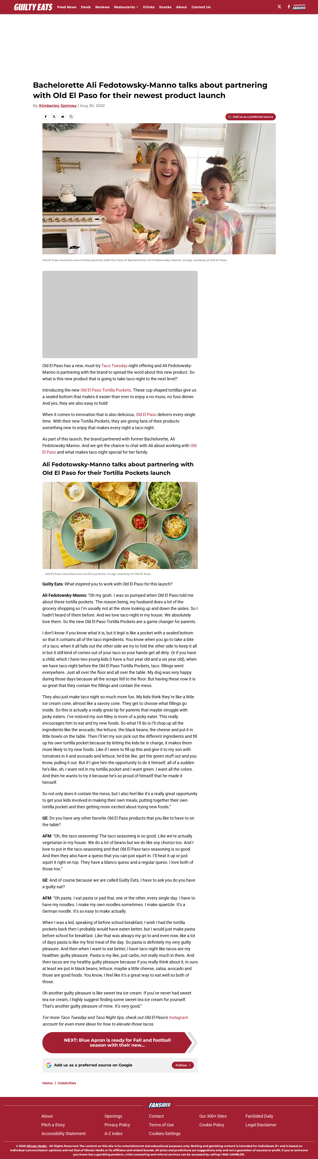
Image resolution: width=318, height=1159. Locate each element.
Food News (66, 7)
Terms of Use (161, 1124)
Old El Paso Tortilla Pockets (106, 390)
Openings (113, 1116)
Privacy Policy (117, 1124)
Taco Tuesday (114, 365)
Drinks (148, 7)
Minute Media (37, 1146)
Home (47, 1083)
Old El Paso (146, 414)
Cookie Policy (211, 1124)
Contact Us (201, 7)
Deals (86, 7)
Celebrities (67, 1083)
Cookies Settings (165, 1133)
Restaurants (124, 7)
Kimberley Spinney (58, 105)
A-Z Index (113, 1133)
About (181, 7)
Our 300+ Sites (213, 1116)
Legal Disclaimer (261, 1124)
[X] (279, 6)
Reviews (102, 7)
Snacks (165, 7)
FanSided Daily (259, 1116)
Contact (156, 1116)
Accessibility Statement (63, 1133)
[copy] (71, 116)
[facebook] (289, 6)
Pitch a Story (53, 1124)
